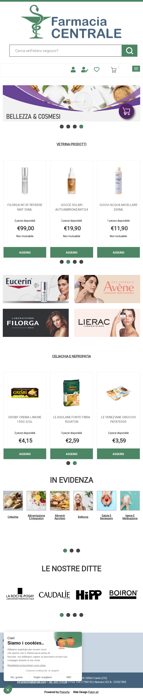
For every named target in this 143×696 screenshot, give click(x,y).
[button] (61, 126)
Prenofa (64, 692)
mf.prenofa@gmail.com (31, 682)
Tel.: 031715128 (57, 682)
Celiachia (13, 516)
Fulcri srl (93, 692)
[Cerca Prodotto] (129, 51)
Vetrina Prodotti (71, 144)
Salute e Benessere (106, 517)
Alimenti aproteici (60, 517)
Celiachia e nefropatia (71, 356)
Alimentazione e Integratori (36, 517)
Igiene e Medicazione (130, 517)
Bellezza (83, 516)
